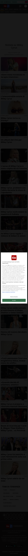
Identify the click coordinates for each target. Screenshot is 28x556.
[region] (14, 278)
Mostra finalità (14, 296)
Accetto (14, 300)
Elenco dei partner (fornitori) (8, 292)
